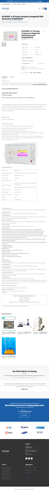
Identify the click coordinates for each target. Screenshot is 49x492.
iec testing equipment (31, 68)
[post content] (9, 324)
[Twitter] (29, 458)
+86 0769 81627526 (33, 451)
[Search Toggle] (39, 9)
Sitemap (27, 475)
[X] (42, 4)
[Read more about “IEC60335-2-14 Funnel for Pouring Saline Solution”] (14, 339)
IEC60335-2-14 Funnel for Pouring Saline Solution (11, 357)
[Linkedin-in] (32, 458)
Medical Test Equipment (6, 468)
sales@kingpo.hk (28, 454)
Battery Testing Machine (6, 467)
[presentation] (1, 386)
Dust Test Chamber (5, 477)
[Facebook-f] (26, 458)
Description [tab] (4, 77)
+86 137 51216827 (31, 450)
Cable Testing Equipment (6, 475)
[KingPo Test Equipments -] (5, 8)
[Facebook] (38, 4)
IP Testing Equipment (6, 470)
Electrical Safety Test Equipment (31, 67)
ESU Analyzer (27, 478)
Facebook (22, 73)
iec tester (25, 68)
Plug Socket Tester (5, 474)
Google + (29, 73)
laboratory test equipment (40, 68)
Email (31, 73)
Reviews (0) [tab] (11, 77)
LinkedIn (27, 73)
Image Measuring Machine (7, 478)
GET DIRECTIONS (28, 447)
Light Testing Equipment (6, 473)
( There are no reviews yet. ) (32, 39)
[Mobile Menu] (46, 9)
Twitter (25, 73)
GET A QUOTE (39, 1)
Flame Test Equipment (6, 471)
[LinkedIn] (46, 4)
